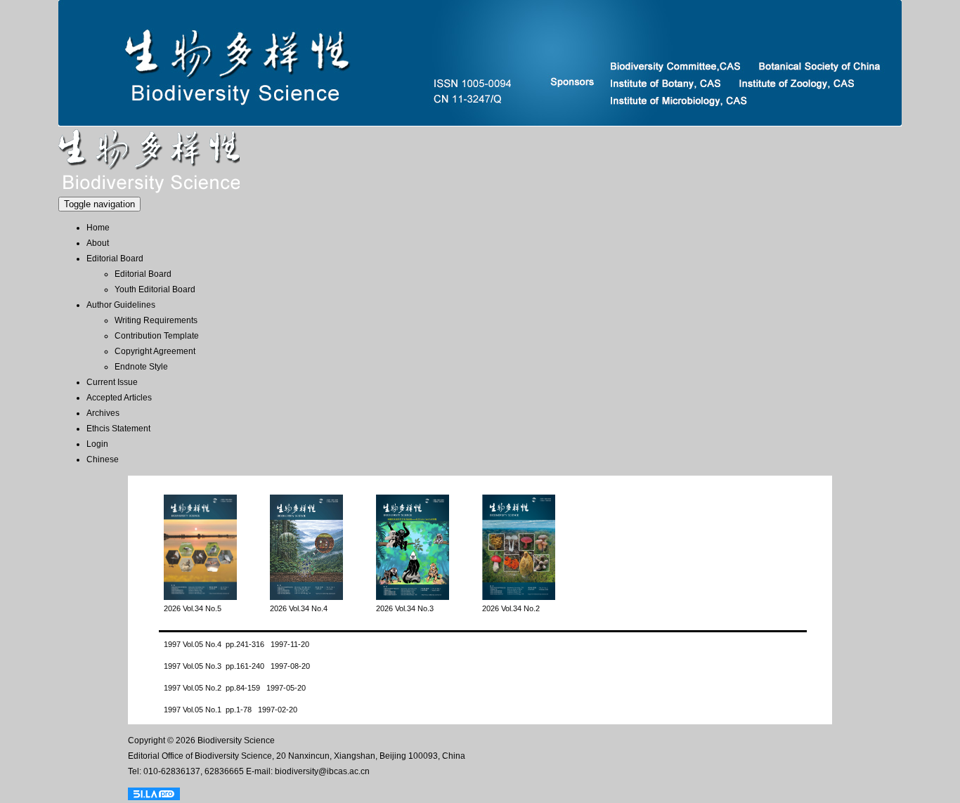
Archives (102, 413)
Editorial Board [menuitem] (143, 274)
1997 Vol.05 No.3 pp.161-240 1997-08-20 (237, 666)
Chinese (102, 459)
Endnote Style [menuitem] (141, 367)
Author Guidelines (120, 305)
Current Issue (112, 382)
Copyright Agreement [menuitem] (155, 351)
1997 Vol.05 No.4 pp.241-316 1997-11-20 (236, 644)
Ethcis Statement (118, 428)
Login (97, 444)
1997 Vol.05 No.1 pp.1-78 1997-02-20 (230, 709)
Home (98, 228)
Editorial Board (114, 258)
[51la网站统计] (154, 794)
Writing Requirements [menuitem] (156, 320)
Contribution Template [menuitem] (157, 336)
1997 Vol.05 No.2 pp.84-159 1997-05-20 (235, 688)
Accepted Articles (119, 398)
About (97, 243)
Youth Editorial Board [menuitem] (155, 289)
